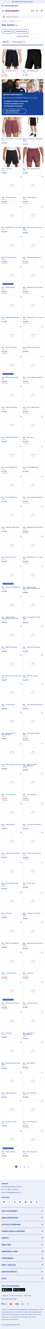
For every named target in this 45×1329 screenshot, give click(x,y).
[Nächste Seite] (41, 1167)
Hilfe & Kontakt (10, 1211)
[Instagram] (4, 1202)
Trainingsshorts (21, 31)
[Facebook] (9, 1202)
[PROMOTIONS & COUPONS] (22, 1231)
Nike (4, 42)
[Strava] (36, 1202)
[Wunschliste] (37, 11)
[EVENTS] (22, 1238)
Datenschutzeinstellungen (9, 1299)
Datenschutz (18, 1295)
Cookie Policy (27, 1295)
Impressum (5, 1295)
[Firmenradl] (22, 1258)
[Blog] (22, 1278)
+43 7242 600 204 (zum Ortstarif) (12, 1186)
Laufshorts (7, 31)
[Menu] (3, 11)
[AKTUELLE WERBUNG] (22, 1224)
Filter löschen (17, 42)
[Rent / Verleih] (22, 1265)
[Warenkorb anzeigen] (41, 11)
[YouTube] (20, 1202)
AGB (11, 1295)
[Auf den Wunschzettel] (21, 50)
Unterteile (12, 21)
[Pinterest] (25, 1202)
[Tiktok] (15, 1202)
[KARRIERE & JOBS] (22, 1251)
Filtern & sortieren (23, 36)
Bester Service (9, 1272)
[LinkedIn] (31, 1202)
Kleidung (4, 21)
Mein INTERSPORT (10, 1218)
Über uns (6, 1245)
